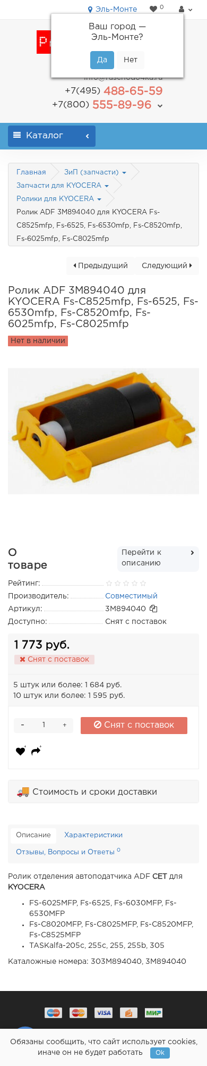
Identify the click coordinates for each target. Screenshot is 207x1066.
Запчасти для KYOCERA (60, 186)
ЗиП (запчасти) (92, 173)
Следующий (165, 266)
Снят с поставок (137, 725)
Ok (160, 1053)
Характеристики (93, 835)
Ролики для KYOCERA (56, 199)
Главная (31, 173)
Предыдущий (102, 266)
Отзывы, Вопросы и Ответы (68, 851)
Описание (33, 835)
